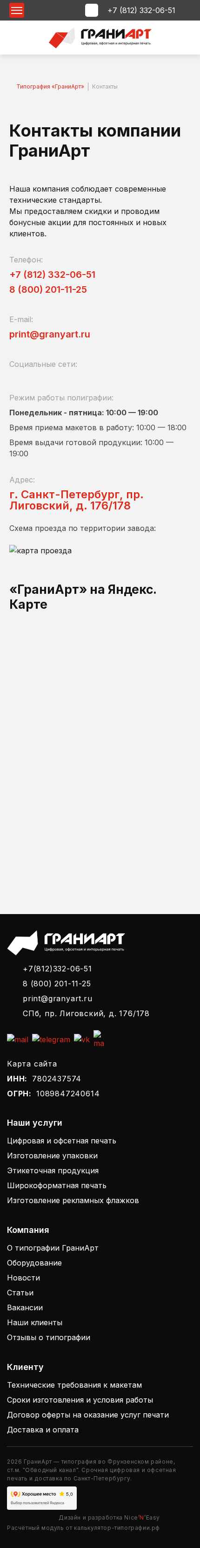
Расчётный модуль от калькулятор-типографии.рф (83, 1527)
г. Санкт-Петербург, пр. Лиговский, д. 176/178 (76, 500)
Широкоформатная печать (57, 1185)
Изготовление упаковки (52, 1155)
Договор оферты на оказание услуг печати (88, 1414)
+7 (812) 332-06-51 (141, 10)
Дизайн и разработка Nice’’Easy (109, 1517)
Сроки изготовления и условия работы (80, 1399)
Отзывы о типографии (48, 1337)
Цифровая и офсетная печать (61, 1140)
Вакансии (25, 1307)
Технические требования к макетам (74, 1385)
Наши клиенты (34, 1322)
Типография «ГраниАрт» (50, 86)
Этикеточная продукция (53, 1170)
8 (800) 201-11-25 (48, 289)
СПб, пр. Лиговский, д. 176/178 (86, 1013)
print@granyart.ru (49, 334)
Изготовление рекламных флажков (73, 1200)
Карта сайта (32, 1063)
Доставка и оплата (43, 1429)
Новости (23, 1277)
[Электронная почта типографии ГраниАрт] (17, 1039)
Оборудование (34, 1262)
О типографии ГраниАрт (53, 1247)
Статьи (20, 1292)
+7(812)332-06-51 (57, 968)
